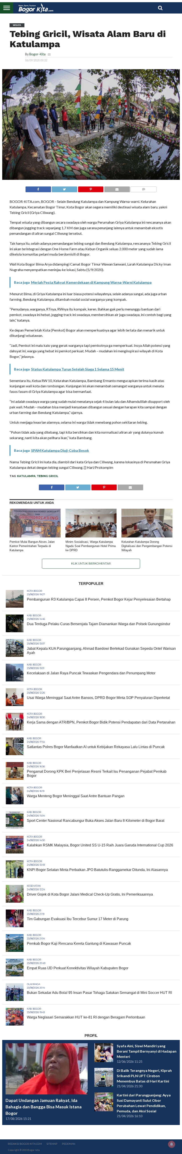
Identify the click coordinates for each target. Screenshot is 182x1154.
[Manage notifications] (171, 1144)
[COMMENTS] (143, 188)
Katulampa (26, 476)
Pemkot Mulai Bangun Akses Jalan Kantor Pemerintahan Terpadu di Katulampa (32, 546)
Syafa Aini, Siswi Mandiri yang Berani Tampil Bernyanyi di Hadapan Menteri (146, 1051)
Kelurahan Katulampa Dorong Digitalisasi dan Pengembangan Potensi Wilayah (146, 546)
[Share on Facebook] (38, 188)
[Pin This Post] (90, 188)
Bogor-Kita (37, 54)
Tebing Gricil (47, 476)
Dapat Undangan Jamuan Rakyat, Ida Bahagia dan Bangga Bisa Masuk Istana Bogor (44, 1107)
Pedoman (68, 1143)
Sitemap (51, 1143)
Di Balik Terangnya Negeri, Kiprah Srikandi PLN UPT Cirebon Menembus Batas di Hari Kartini (144, 1075)
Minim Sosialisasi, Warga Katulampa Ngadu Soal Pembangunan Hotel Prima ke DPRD (90, 546)
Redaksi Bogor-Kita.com (25, 1143)
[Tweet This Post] (64, 188)
